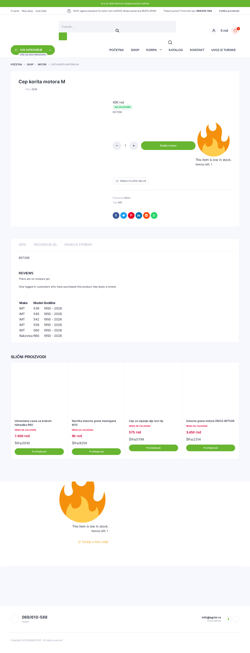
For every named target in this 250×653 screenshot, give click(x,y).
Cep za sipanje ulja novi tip (146, 420)
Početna (116, 50)
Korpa (151, 50)
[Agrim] (15, 30)
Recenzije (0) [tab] (45, 244)
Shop (135, 50)
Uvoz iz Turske (223, 50)
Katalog (176, 50)
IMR (120, 202)
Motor (42, 64)
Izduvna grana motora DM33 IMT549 (210, 420)
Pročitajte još (39, 451)
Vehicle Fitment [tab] (78, 244)
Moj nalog (27, 10)
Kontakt (197, 50)
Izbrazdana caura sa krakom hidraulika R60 (33, 422)
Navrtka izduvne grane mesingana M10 (94, 422)
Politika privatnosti (229, 10)
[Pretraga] (63, 36)
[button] (131, 181)
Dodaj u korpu (168, 145)
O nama (15, 10)
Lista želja (41, 10)
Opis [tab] (22, 244)
